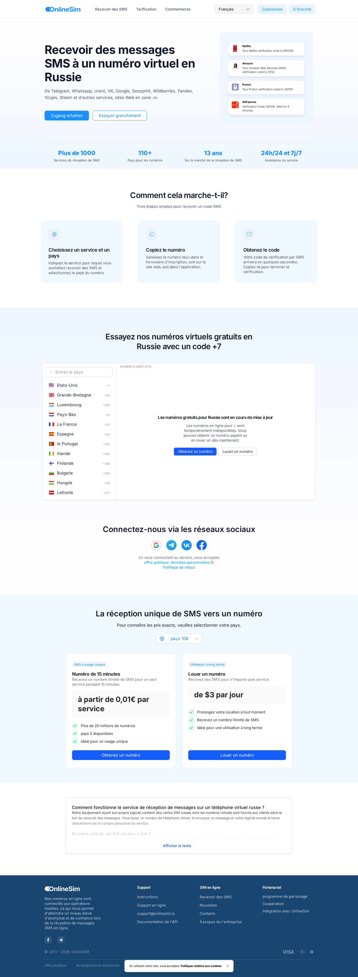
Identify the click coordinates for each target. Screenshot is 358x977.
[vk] (186, 545)
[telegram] (171, 545)
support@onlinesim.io (156, 913)
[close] (227, 966)
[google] (156, 545)
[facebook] (202, 545)
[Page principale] (63, 9)
